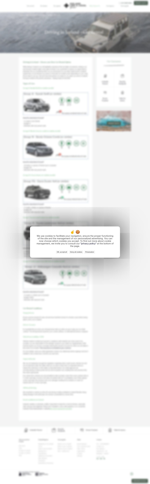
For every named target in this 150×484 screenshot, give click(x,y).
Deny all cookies (76, 252)
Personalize (89, 252)
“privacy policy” (88, 243)
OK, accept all (62, 252)
